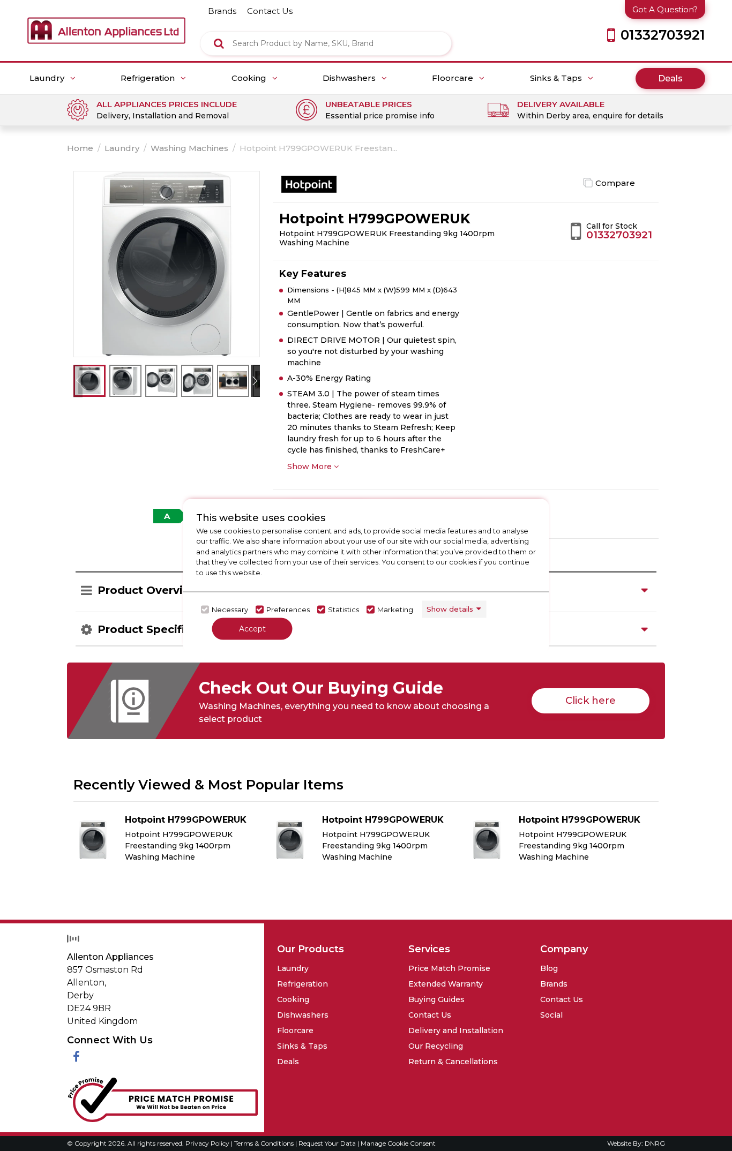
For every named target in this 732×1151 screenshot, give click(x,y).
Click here (590, 700)
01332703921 (619, 235)
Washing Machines (189, 148)
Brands (553, 984)
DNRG (655, 1143)
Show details (450, 609)
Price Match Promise (449, 968)
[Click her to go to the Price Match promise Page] (162, 1097)
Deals (670, 78)
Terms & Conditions (264, 1143)
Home (80, 148)
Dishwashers (350, 78)
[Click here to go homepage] (106, 22)
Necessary (230, 609)
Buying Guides (436, 999)
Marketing (395, 609)
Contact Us (429, 1015)
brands (222, 11)
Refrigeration (149, 78)
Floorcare (453, 78)
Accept (252, 628)
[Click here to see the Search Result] (219, 43)
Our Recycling (435, 1046)
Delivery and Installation (455, 1030)
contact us (270, 11)
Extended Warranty (445, 984)
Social (551, 1015)
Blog (549, 968)
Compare (615, 183)
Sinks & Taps (557, 78)
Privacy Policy (208, 1143)
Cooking (249, 78)
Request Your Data (327, 1143)
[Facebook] (76, 1057)
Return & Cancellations (453, 1061)
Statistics (343, 609)
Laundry (47, 78)
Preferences (288, 609)
